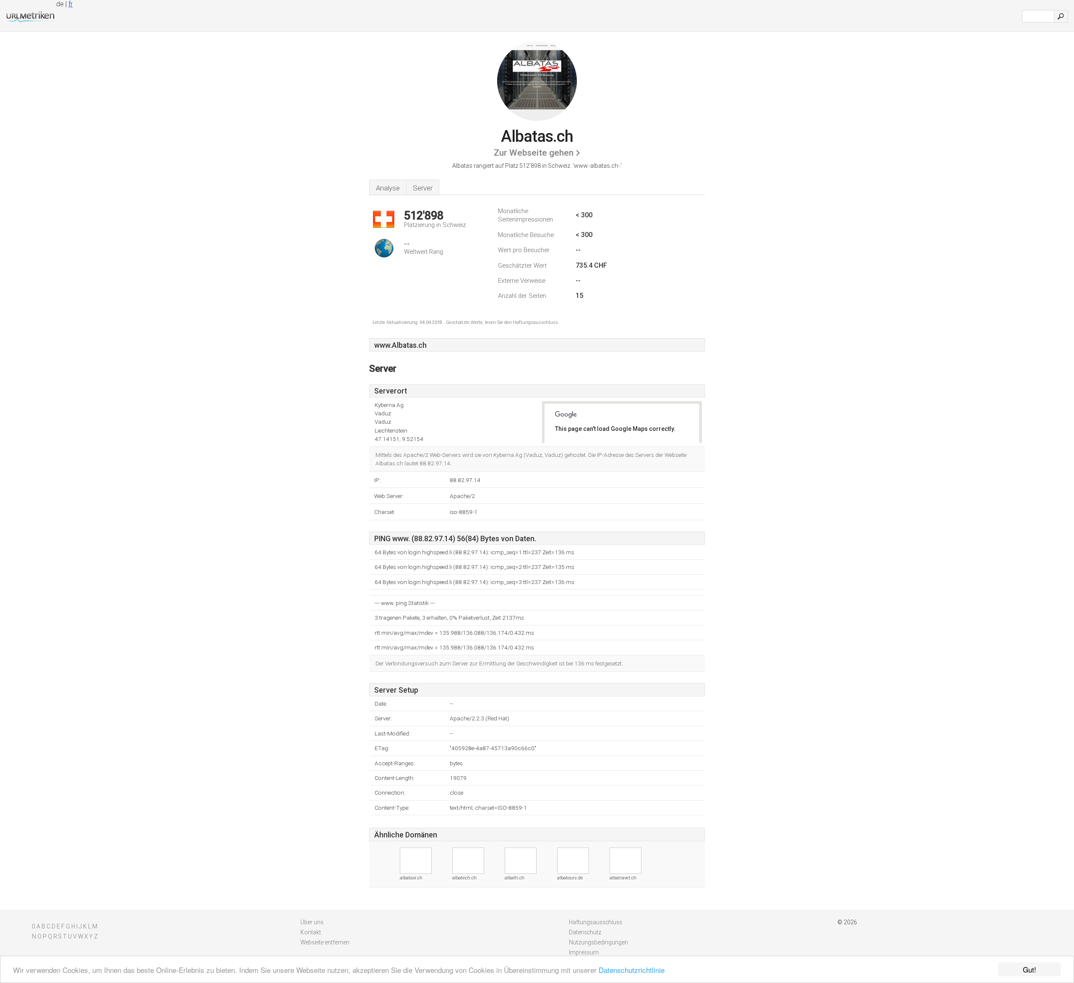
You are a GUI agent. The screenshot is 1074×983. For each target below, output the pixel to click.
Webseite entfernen (324, 942)
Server (423, 188)
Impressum (584, 952)
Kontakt (310, 932)
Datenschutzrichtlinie (632, 970)
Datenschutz (585, 932)
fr (70, 4)
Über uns (311, 922)
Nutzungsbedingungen (598, 942)
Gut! (1029, 969)
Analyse (388, 188)
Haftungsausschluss (595, 922)
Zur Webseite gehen (533, 153)
